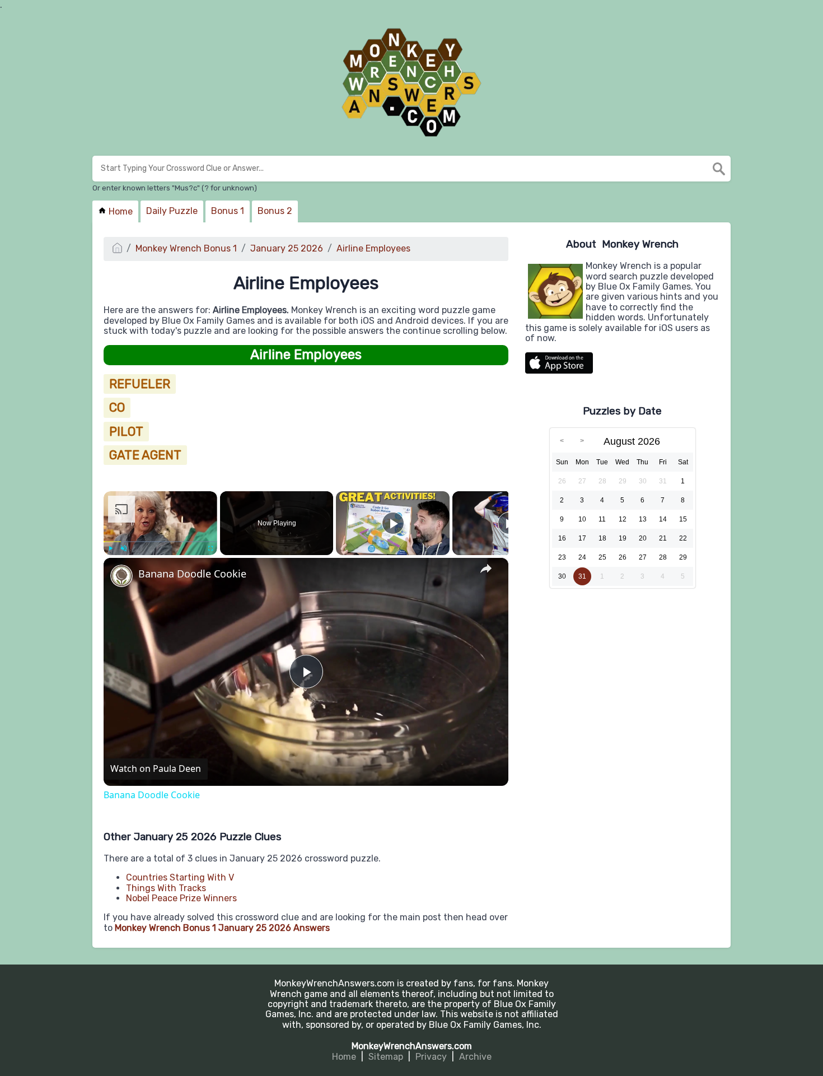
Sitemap (385, 1056)
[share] (486, 569)
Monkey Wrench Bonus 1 (186, 248)
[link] (121, 576)
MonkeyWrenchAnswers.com (412, 1046)
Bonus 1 (227, 211)
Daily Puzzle (172, 211)
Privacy (431, 1056)
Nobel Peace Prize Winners (181, 898)
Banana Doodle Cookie (192, 574)
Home (119, 211)
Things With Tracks (166, 888)
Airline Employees (373, 248)
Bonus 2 (275, 211)
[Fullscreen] (210, 548)
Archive (475, 1056)
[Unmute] (123, 548)
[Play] (110, 548)
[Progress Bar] (160, 541)
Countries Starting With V (180, 877)
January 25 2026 (286, 248)
